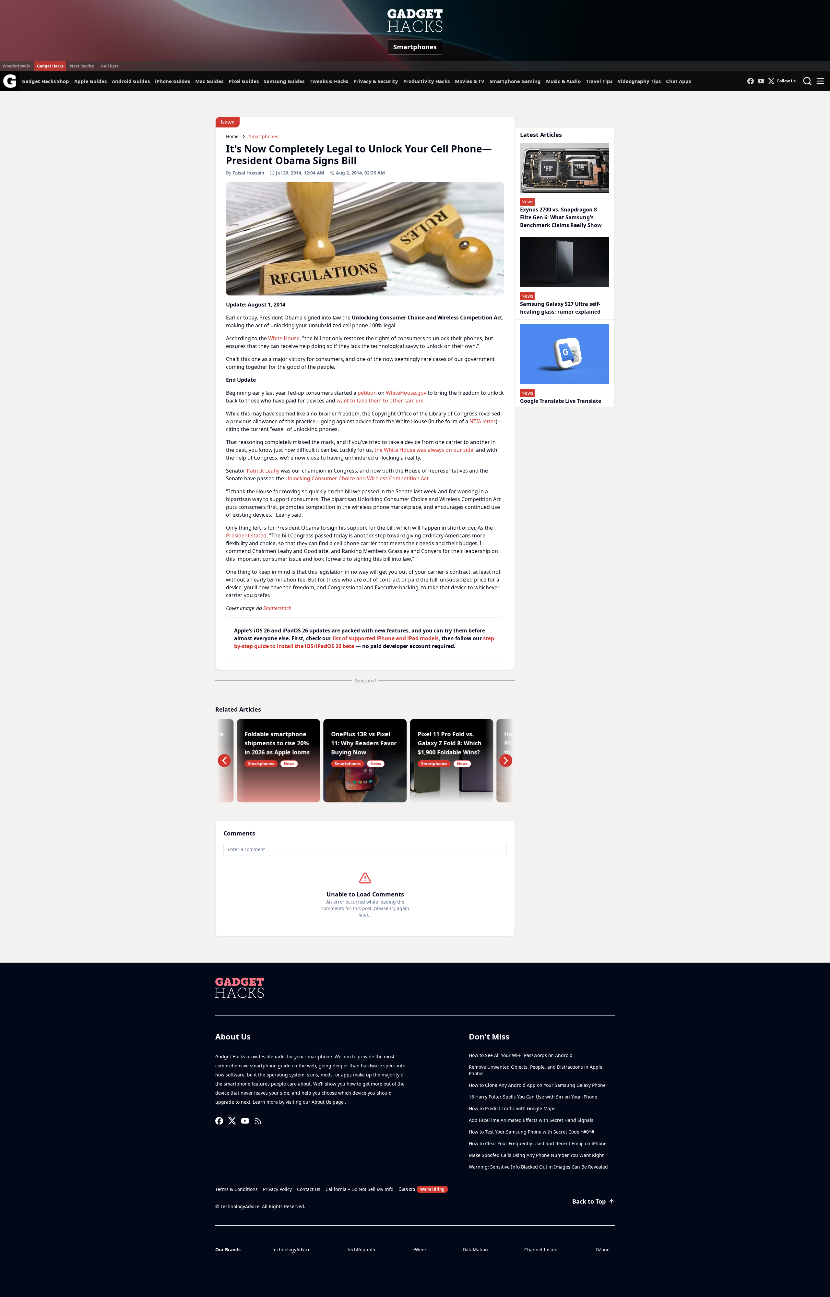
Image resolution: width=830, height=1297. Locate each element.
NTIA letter (482, 421)
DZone (603, 1249)
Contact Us (308, 1189)
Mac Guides (209, 81)
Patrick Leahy (263, 470)
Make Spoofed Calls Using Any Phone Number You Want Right (536, 1155)
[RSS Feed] (258, 1121)
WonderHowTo (16, 66)
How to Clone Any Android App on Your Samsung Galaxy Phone (537, 1085)
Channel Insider (541, 1249)
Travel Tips (599, 81)
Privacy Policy (277, 1189)
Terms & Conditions (236, 1189)
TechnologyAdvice (291, 1249)
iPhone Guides (172, 81)
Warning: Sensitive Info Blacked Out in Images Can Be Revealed (538, 1167)
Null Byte (110, 66)
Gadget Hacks (50, 66)
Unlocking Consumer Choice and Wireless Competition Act (357, 478)
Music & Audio (563, 81)
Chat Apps (678, 81)
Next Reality (82, 66)
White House (284, 338)
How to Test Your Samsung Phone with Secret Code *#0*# (531, 1132)
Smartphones (415, 46)
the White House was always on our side (423, 449)
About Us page (328, 1102)
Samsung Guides (284, 81)
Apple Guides (90, 81)
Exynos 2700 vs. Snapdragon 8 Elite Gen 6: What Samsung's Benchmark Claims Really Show (561, 217)
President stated (246, 535)
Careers (421, 1189)
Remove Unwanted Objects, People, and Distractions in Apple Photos (535, 1070)
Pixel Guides (244, 81)
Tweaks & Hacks (329, 81)
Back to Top (589, 1201)
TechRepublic (361, 1249)
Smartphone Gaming (515, 81)
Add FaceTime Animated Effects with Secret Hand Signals (531, 1120)
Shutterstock (277, 608)
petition (367, 392)
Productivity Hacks (426, 81)
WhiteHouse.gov (406, 392)
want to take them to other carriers (380, 400)
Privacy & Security (375, 81)
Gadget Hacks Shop (45, 81)
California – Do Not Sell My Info (359, 1189)
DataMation (475, 1249)
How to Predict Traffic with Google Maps (512, 1108)
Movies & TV (469, 81)
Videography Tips (639, 81)
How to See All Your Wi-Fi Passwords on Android (521, 1055)
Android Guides (131, 81)
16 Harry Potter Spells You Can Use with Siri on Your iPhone (533, 1097)
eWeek (419, 1249)
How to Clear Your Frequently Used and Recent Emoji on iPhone (538, 1143)
